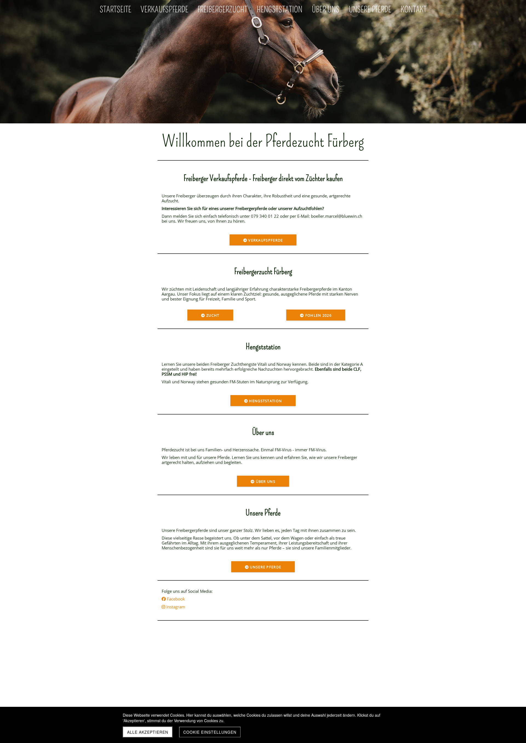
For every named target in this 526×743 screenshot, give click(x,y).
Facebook (173, 599)
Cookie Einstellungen (209, 732)
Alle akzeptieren (147, 732)
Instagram (173, 606)
